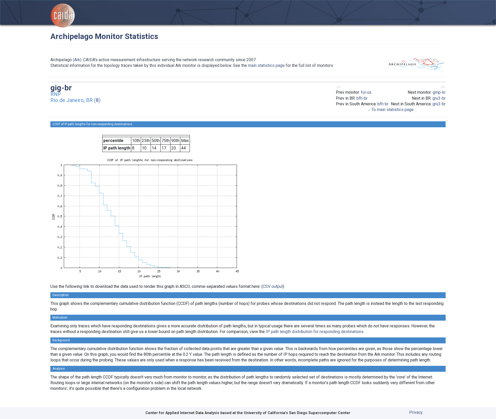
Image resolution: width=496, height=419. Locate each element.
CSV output (273, 286)
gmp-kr (439, 92)
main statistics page (266, 65)
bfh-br (362, 98)
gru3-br (439, 98)
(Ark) (77, 59)
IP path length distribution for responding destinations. (315, 331)
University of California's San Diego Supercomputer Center (297, 413)
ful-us (366, 92)
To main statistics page (392, 109)
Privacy (416, 412)
